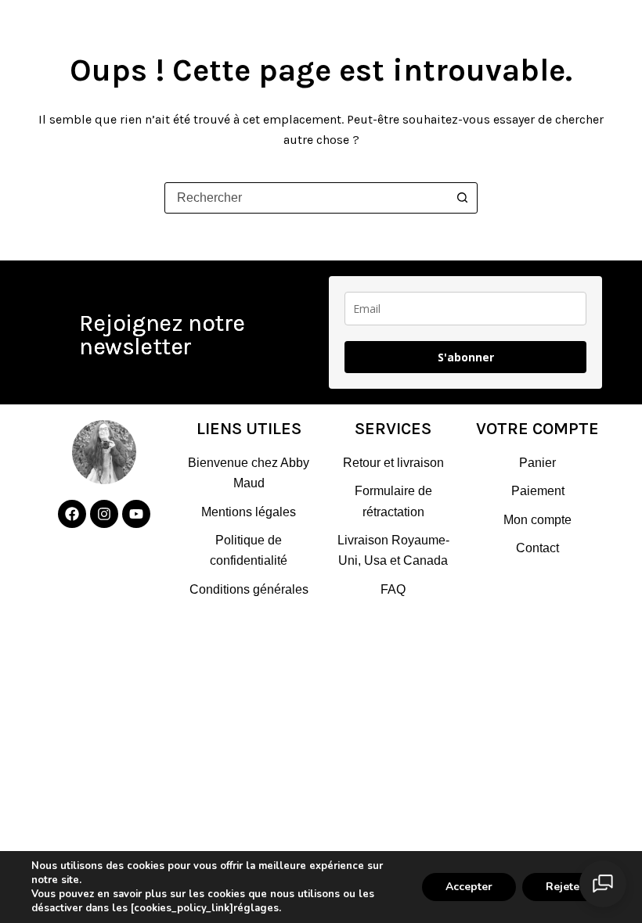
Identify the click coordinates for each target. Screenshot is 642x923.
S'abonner (466, 357)
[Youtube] (136, 514)
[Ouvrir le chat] (602, 883)
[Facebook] (72, 514)
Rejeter (565, 886)
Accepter (468, 886)
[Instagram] (104, 514)
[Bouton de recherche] (462, 198)
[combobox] (306, 198)
